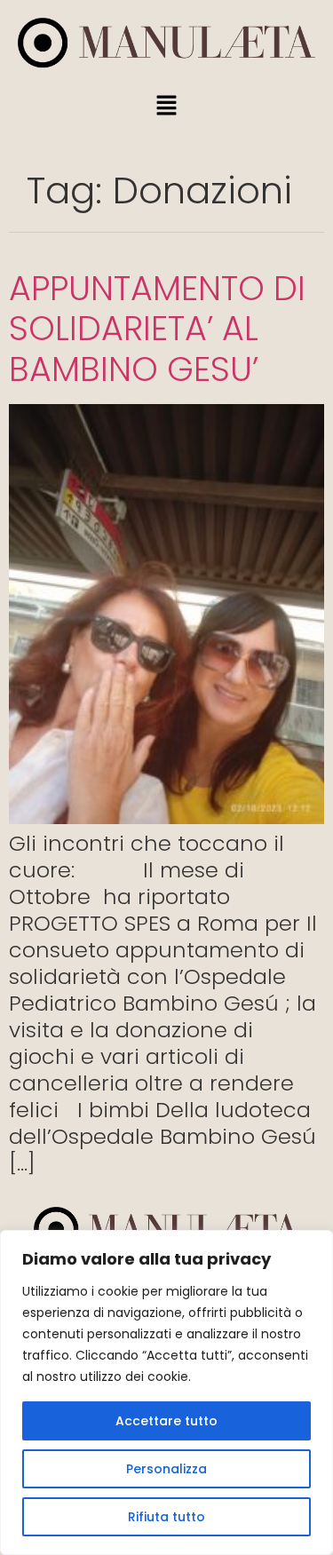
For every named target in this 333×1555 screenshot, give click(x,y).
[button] (166, 106)
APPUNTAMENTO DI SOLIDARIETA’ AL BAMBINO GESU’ (157, 329)
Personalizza (166, 1469)
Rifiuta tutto (166, 1517)
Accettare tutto (166, 1421)
